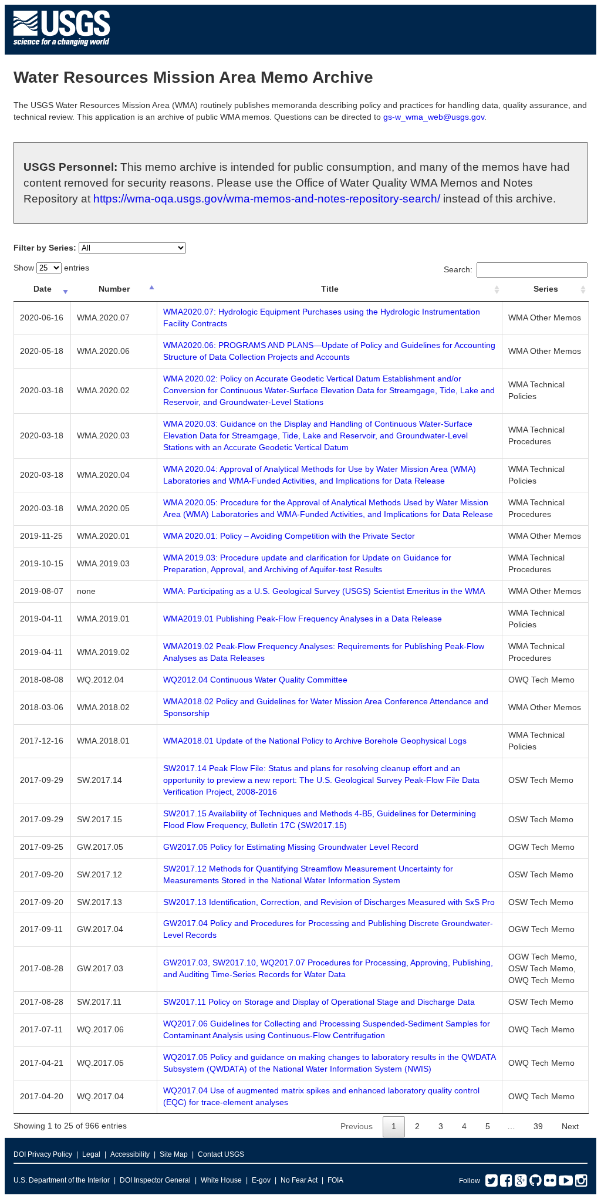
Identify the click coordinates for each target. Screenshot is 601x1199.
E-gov (261, 1180)
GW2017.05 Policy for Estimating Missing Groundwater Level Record (290, 847)
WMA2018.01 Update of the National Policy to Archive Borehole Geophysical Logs (315, 740)
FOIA (335, 1180)
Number (114, 288)
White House (221, 1180)
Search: (458, 269)
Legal (91, 1154)
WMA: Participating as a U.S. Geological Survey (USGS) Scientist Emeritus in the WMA (324, 591)
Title (330, 288)
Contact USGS (221, 1154)
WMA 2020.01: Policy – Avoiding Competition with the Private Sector (289, 536)
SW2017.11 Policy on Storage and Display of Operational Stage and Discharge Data (319, 1002)
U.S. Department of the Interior (61, 1180)
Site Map (174, 1154)
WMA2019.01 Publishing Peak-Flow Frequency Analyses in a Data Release (302, 618)
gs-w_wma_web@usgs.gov (433, 116)
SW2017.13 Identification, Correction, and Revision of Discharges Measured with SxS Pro (329, 902)
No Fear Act (299, 1180)
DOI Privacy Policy (42, 1154)
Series (546, 288)
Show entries (51, 267)
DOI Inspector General (155, 1180)
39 (538, 1126)
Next (570, 1126)
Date (42, 288)
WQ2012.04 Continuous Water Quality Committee (255, 679)
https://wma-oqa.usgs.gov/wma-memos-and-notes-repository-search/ (266, 198)
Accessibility (130, 1154)
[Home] (61, 49)
